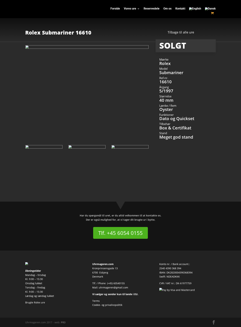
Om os (167, 8)
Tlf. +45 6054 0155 (120, 232)
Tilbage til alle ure (181, 32)
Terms (96, 301)
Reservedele (151, 8)
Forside (115, 8)
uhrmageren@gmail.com (113, 287)
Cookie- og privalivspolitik (107, 305)
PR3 (63, 322)
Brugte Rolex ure (35, 302)
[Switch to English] (195, 9)
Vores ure (130, 8)
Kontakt (180, 8)
